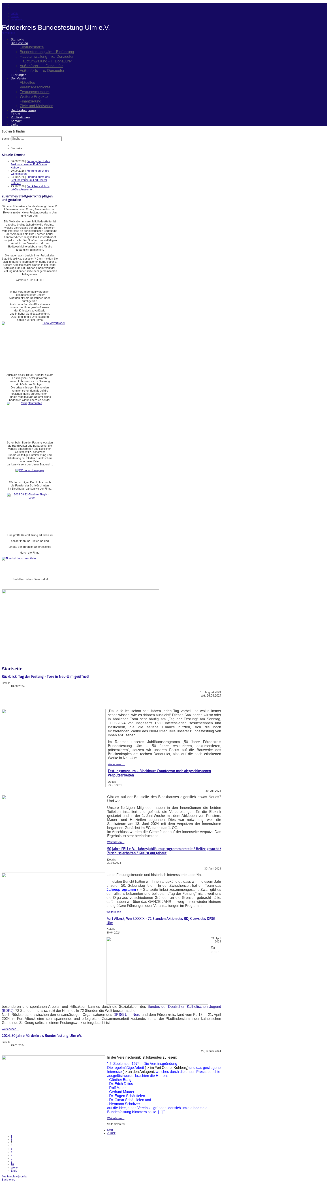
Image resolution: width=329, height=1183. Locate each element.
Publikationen (20, 117)
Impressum (17, 19)
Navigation (8, 32)
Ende (14, 1170)
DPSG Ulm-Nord (127, 1015)
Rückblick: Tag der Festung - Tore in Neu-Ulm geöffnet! (45, 676)
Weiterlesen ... (116, 764)
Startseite (17, 39)
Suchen (6, 138)
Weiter (15, 1167)
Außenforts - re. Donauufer (42, 70)
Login (14, 13)
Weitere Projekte (34, 96)
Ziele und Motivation (36, 106)
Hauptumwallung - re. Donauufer (47, 56)
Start (110, 1130)
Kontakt (16, 121)
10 (12, 1164)
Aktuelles (27, 82)
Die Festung (19, 43)
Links (14, 124)
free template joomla (14, 1176)
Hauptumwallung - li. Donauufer (46, 61)
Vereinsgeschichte (35, 87)
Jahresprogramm (121, 889)
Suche (15, 16)
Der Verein (18, 78)
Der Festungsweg (23, 110)
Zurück (111, 1133)
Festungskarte (32, 47)
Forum (15, 113)
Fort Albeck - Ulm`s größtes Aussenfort (30, 188)
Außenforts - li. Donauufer (41, 66)
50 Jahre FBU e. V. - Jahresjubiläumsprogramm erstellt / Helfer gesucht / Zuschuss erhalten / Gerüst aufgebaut (164, 851)
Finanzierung (30, 101)
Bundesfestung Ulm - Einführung (47, 51)
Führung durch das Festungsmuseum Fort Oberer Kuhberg (30, 164)
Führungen (18, 75)
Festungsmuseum (34, 92)
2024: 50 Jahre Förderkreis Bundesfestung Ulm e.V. (42, 1036)
